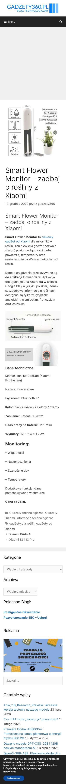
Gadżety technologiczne (26, 513)
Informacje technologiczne (35, 518)
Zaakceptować (14, 778)
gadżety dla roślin (21, 523)
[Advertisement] (33, 61)
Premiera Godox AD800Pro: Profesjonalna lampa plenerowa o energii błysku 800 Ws (32, 733)
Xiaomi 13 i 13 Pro (21, 539)
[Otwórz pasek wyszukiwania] (61, 21)
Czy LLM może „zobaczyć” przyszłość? (31, 719)
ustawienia (9, 771)
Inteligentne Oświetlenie (22, 612)
